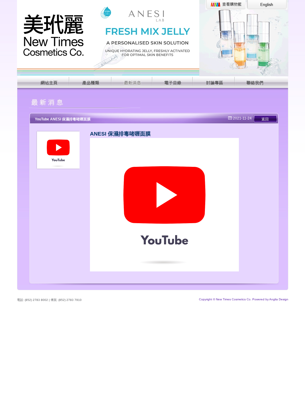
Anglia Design (278, 299)
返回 (265, 119)
